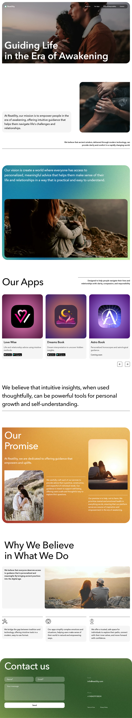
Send (34, 705)
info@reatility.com (95, 681)
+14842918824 (94, 696)
